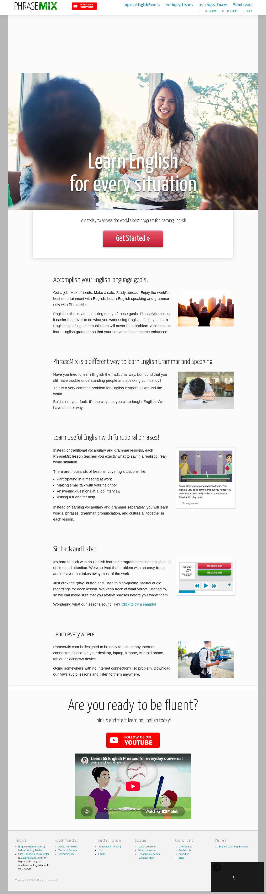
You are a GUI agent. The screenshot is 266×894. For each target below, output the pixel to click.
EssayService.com (31, 857)
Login (248, 11)
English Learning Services (233, 846)
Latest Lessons (146, 846)
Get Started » (133, 239)
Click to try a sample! (138, 604)
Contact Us (185, 850)
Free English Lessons (179, 5)
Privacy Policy (66, 854)
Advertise (184, 854)
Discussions (185, 846)
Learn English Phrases (213, 5)
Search (212, 11)
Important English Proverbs (142, 5)
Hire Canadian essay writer (33, 854)
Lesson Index (146, 857)
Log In (101, 854)
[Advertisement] (133, 44)
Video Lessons (242, 5)
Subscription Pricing (109, 846)
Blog (181, 857)
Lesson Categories (149, 854)
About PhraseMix (68, 846)
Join (100, 850)
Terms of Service (67, 850)
